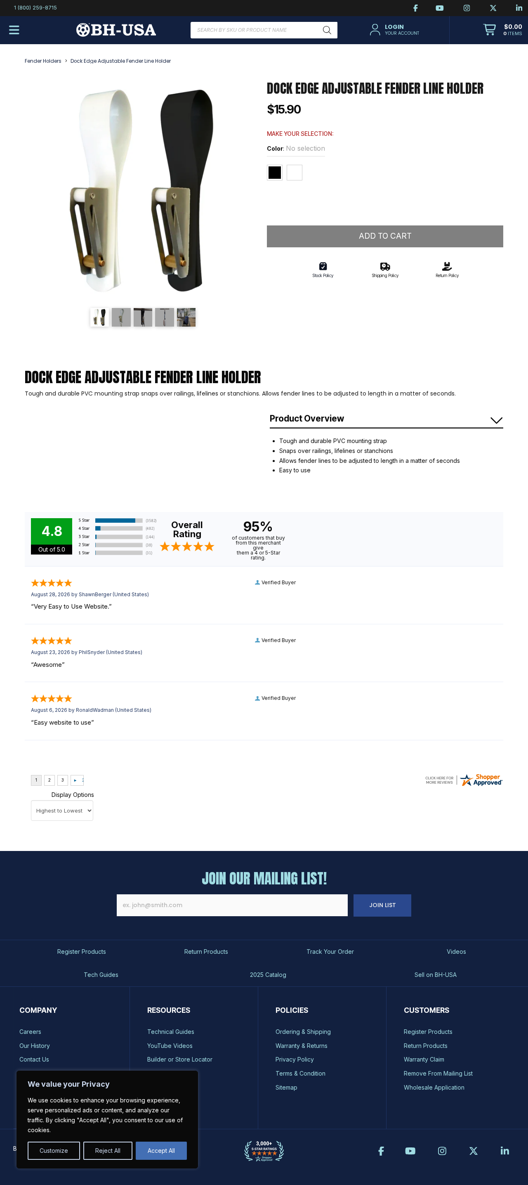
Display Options (73, 794)
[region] (107, 1119)
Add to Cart (385, 236)
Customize (54, 1150)
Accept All (161, 1150)
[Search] (327, 30)
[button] (393, 30)
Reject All (107, 1150)
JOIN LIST (382, 905)
